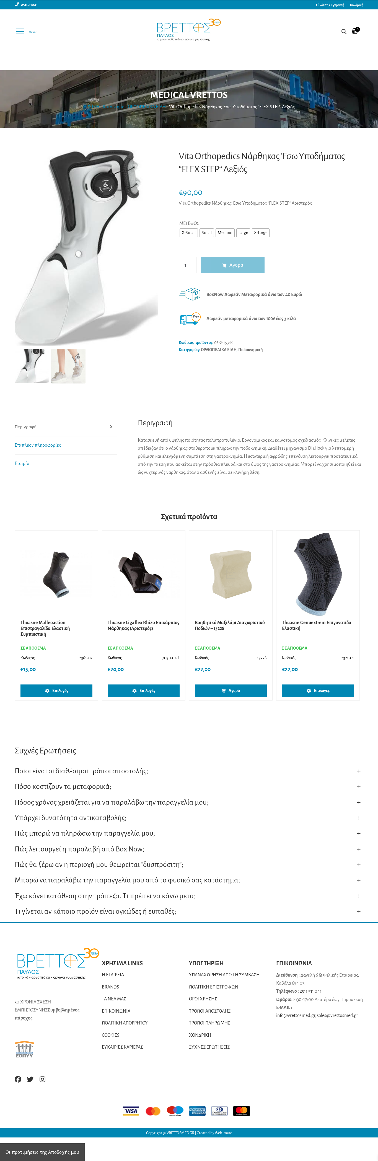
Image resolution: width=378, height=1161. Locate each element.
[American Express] (200, 1111)
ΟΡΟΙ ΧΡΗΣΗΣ (203, 999)
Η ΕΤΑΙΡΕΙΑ (113, 974)
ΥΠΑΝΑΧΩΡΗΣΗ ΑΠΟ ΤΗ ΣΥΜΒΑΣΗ (224, 974)
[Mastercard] (156, 1111)
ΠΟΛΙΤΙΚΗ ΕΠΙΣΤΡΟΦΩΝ (213, 987)
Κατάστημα (114, 106)
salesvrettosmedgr (337, 1015)
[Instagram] (42, 1079)
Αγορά (236, 265)
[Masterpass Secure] (244, 1111)
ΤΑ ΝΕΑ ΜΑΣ (114, 999)
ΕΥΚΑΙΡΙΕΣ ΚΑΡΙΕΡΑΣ (122, 1047)
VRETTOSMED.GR (181, 1133)
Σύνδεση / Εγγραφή (330, 5)
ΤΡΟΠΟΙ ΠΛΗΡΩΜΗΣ (209, 1023)
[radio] (189, 233)
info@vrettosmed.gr (295, 1015)
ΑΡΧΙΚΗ (91, 106)
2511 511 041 (311, 991)
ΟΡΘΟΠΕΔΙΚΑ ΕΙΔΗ (147, 106)
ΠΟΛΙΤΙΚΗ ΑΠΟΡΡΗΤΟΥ (125, 1023)
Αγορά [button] (234, 690)
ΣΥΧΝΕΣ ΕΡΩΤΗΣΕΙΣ (209, 1047)
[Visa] (134, 1111)
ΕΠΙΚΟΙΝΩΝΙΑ (116, 1011)
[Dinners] (222, 1111)
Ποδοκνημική (250, 349)
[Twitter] (30, 1079)
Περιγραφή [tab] (26, 426)
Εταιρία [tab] (22, 463)
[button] (151, 251)
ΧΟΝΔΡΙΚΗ (200, 1035)
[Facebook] (18, 1079)
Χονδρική (356, 5)
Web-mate (223, 1133)
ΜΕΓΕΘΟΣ (189, 223)
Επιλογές (60, 690)
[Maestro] (178, 1111)
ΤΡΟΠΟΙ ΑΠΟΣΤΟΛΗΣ (210, 1011)
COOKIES (111, 1035)
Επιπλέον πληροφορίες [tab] (38, 445)
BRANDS (110, 987)
